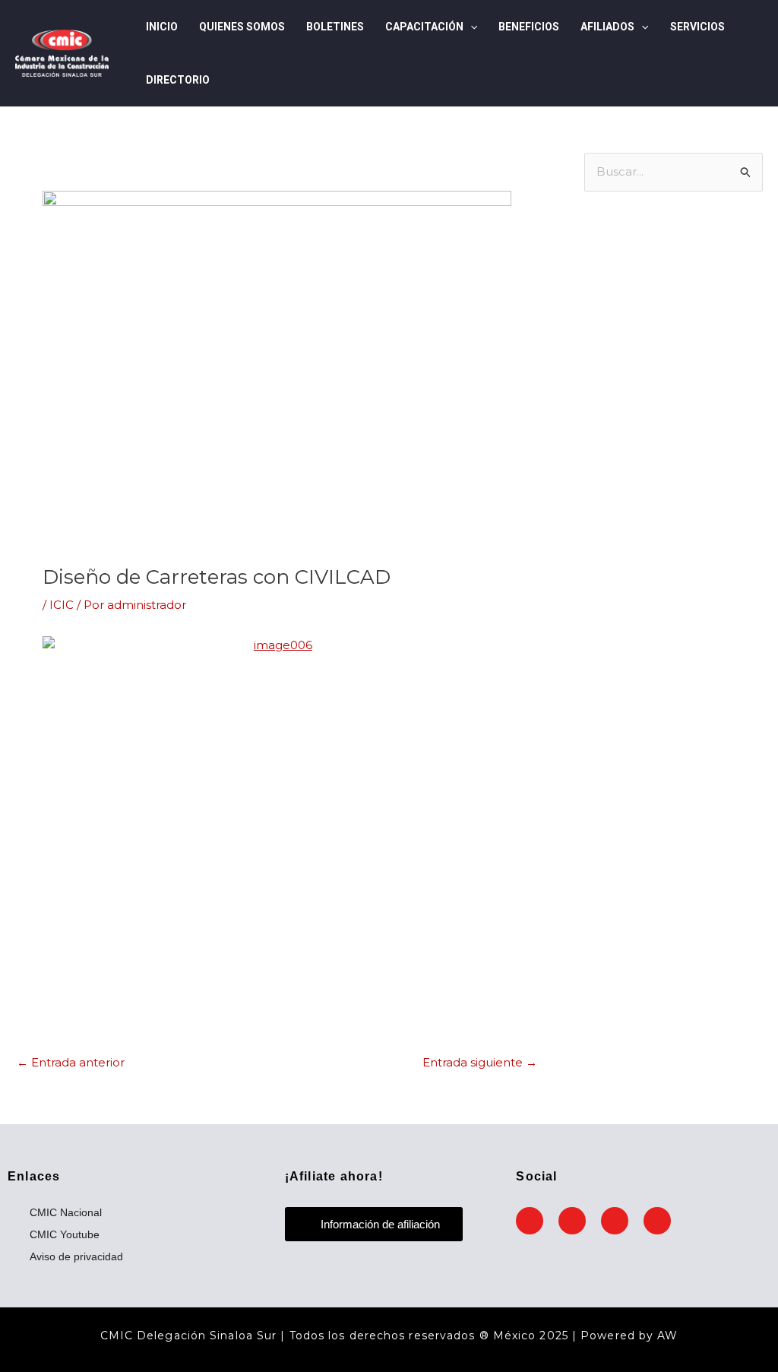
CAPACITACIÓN (424, 27)
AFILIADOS (607, 27)
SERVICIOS (697, 27)
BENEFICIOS (528, 27)
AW (667, 1335)
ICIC (61, 604)
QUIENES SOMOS (242, 27)
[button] (470, 26)
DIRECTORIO (178, 80)
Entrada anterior (71, 1062)
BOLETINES (335, 27)
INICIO (162, 27)
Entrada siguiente (479, 1062)
